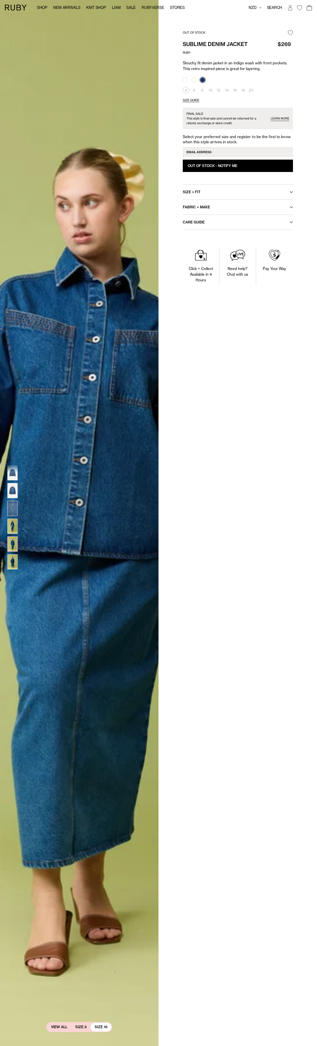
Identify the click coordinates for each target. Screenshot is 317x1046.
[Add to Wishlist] (290, 33)
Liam (116, 7)
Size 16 (101, 1027)
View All (59, 1027)
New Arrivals (66, 7)
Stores (177, 7)
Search (274, 7)
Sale (131, 7)
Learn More (280, 118)
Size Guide (191, 100)
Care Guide (194, 222)
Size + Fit (191, 192)
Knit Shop (96, 7)
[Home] (16, 7)
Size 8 (81, 1027)
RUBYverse (153, 7)
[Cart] (309, 7)
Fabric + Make (196, 207)
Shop (42, 7)
